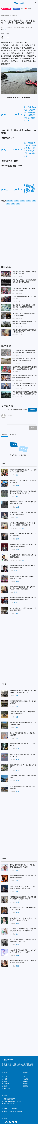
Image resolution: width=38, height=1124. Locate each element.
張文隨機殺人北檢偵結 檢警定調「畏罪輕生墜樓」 (6, 290)
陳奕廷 (5, 29)
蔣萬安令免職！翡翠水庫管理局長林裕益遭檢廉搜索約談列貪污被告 (4, 600)
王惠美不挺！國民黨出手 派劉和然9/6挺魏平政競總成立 (4, 536)
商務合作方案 (6, 1088)
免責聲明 (4, 1086)
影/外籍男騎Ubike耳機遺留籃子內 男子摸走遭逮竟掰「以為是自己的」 (6, 352)
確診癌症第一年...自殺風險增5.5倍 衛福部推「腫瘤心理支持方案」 (6, 307)
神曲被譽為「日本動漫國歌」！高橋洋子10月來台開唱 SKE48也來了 (4, 952)
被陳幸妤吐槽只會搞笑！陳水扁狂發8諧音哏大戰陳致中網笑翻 (4, 547)
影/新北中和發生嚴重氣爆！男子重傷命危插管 (6, 299)
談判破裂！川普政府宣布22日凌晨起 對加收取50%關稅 (4, 578)
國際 (17, 581)
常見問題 (25, 1079)
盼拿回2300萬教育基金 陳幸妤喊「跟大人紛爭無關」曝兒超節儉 (4, 589)
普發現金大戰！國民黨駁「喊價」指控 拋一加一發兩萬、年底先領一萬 (4, 525)
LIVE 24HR (6, 8)
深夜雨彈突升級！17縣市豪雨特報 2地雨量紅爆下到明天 (4, 610)
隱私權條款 (5, 1083)
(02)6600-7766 (10, 1103)
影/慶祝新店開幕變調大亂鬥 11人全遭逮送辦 (4, 746)
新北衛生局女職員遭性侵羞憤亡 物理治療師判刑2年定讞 (6, 324)
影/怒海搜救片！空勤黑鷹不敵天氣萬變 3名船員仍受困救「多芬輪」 (6, 369)
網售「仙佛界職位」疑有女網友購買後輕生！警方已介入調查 (6, 282)
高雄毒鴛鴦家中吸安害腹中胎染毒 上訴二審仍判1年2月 (4, 725)
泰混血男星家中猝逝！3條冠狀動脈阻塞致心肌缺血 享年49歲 (4, 942)
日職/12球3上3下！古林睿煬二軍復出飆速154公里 (4, 483)
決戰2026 (16, 8)
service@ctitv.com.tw (15, 1111)
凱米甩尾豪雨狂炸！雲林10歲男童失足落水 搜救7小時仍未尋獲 (6, 361)
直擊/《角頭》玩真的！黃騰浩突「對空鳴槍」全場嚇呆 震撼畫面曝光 (4, 888)
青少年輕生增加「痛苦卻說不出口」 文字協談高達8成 (6, 315)
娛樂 (17, 870)
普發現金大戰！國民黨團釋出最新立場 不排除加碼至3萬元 (4, 568)
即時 (22, 8)
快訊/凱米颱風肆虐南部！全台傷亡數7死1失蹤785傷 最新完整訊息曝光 (6, 394)
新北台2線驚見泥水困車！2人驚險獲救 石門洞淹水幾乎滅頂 (4, 714)
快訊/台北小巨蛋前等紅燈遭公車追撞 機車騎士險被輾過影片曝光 (6, 377)
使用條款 (4, 1081)
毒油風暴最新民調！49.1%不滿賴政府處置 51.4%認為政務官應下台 (4, 493)
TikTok (16, 1122)
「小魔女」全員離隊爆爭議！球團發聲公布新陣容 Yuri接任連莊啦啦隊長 (4, 931)
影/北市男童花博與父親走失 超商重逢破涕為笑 (4, 735)
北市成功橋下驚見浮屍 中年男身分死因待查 (4, 778)
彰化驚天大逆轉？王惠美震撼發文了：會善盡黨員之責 (4, 557)
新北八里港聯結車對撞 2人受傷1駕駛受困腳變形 (4, 788)
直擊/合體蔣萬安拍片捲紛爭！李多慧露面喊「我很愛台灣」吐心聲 (4, 867)
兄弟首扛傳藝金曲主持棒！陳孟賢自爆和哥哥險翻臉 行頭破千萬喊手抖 (4, 899)
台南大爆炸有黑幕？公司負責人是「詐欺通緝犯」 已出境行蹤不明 (4, 693)
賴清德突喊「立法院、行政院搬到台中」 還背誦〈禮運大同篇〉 (4, 515)
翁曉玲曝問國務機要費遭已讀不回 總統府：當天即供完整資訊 (4, 472)
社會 (17, 695)
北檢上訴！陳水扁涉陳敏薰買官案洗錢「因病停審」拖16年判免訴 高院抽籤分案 (6, 386)
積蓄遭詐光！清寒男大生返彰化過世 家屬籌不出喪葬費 (6, 332)
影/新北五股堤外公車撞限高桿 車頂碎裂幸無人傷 (4, 757)
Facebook (6, 1122)
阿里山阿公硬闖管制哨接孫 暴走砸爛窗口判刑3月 (4, 703)
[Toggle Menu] (35, 9)
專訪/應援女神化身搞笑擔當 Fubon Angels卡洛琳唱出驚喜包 (4, 963)
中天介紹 (4, 1076)
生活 (17, 613)
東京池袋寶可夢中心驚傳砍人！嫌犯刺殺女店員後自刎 (6, 274)
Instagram (10, 1122)
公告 (24, 1076)
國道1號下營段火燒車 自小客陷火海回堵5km (4, 767)
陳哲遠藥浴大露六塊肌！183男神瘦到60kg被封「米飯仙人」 (4, 910)
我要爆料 (25, 1083)
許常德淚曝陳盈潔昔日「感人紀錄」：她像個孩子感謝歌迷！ (4, 878)
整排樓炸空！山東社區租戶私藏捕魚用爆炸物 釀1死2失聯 (4, 504)
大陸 (17, 507)
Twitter (3, 1122)
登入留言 (32, 410)
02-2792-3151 (13, 1109)
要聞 (29, 8)
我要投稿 (25, 1086)
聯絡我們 (25, 1081)
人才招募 (4, 1079)
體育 (17, 485)
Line (13, 1122)
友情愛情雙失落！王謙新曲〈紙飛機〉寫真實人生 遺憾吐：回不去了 (4, 920)
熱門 (25, 8)
